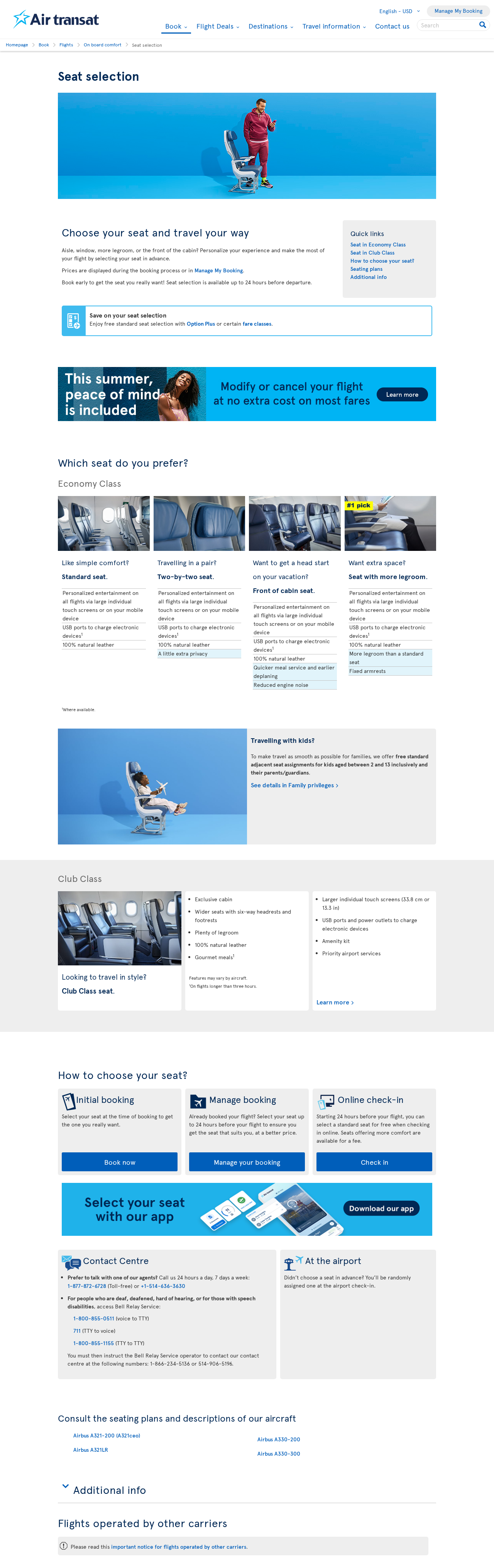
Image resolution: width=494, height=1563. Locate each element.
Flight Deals (214, 25)
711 (77, 1330)
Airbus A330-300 (278, 1453)
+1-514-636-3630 (163, 1285)
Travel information (330, 25)
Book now (119, 1162)
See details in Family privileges (292, 784)
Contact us (392, 26)
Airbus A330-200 (278, 1439)
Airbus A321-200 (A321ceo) (106, 1435)
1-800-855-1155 (93, 1343)
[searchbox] (453, 25)
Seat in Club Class (372, 252)
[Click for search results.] (483, 25)
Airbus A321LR (90, 1449)
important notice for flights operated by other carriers (178, 1546)
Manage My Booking (458, 10)
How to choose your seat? (382, 260)
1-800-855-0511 (93, 1318)
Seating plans (366, 268)
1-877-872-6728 (87, 1285)
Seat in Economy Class (378, 244)
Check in (374, 1162)
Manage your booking (247, 1162)
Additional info (368, 276)
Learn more (332, 1001)
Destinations (267, 25)
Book (172, 26)
